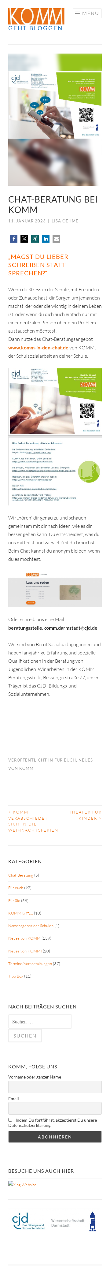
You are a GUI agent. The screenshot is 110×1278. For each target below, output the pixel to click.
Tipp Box (15, 976)
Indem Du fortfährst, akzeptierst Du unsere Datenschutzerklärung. (52, 1122)
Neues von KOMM (24, 938)
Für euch (65, 760)
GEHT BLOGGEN (35, 28)
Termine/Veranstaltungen (30, 963)
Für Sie (14, 900)
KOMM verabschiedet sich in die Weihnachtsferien (31, 821)
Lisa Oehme (65, 220)
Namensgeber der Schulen (30, 925)
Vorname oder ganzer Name (34, 1076)
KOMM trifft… (20, 913)
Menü (90, 13)
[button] (13, 239)
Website (28, 1184)
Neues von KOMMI (25, 950)
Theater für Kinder (85, 815)
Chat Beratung (20, 875)
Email (13, 1098)
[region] (55, 120)
